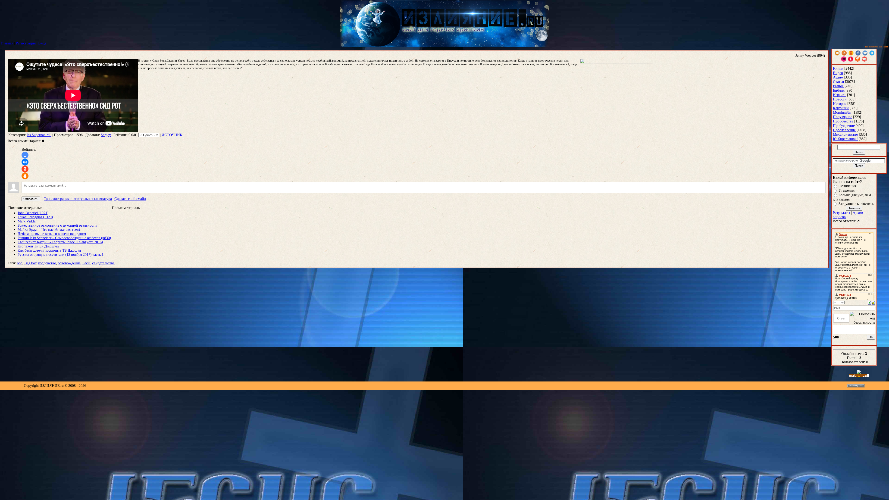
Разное (838, 86)
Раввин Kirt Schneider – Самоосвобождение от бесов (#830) (64, 238)
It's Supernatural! (39, 135)
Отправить (30, 199)
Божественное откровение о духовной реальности (57, 225)
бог (19, 263)
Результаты (841, 213)
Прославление (844, 130)
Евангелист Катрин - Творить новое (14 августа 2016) (60, 242)
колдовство (47, 263)
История (839, 104)
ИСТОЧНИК (172, 135)
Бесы (86, 263)
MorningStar (842, 112)
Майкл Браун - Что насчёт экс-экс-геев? (49, 229)
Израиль (839, 95)
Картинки (841, 108)
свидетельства (103, 263)
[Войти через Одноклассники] (25, 175)
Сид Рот (30, 263)
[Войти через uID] (25, 155)
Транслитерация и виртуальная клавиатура (78, 199)
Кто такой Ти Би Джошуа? (38, 246)
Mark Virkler (27, 221)
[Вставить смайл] (873, 302)
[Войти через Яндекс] (25, 169)
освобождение (69, 263)
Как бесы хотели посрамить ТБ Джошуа (49, 250)
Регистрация (26, 43)
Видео (838, 73)
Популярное (842, 117)
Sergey (106, 135)
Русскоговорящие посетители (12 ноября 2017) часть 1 (60, 254)
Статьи (838, 82)
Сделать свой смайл (130, 199)
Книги (838, 68)
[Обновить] (869, 302)
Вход (42, 43)
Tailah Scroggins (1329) (35, 217)
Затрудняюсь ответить (856, 204)
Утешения (847, 191)
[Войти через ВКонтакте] (25, 162)
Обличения (847, 186)
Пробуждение (844, 126)
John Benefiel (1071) (33, 213)
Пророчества (843, 121)
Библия (839, 90)
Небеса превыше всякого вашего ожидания (52, 234)
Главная (7, 43)
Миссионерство (845, 134)
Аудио (838, 77)
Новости (840, 99)
